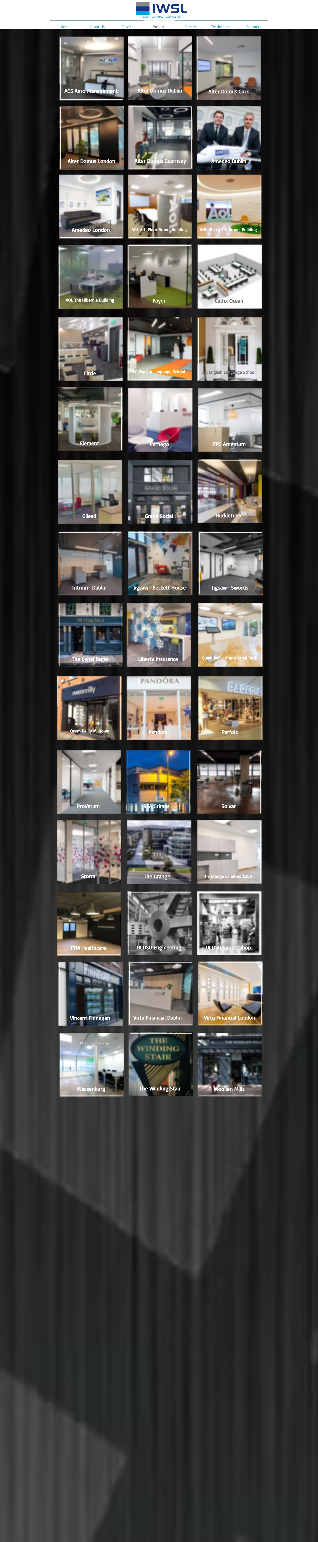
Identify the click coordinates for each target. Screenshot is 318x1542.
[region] (91, 70)
